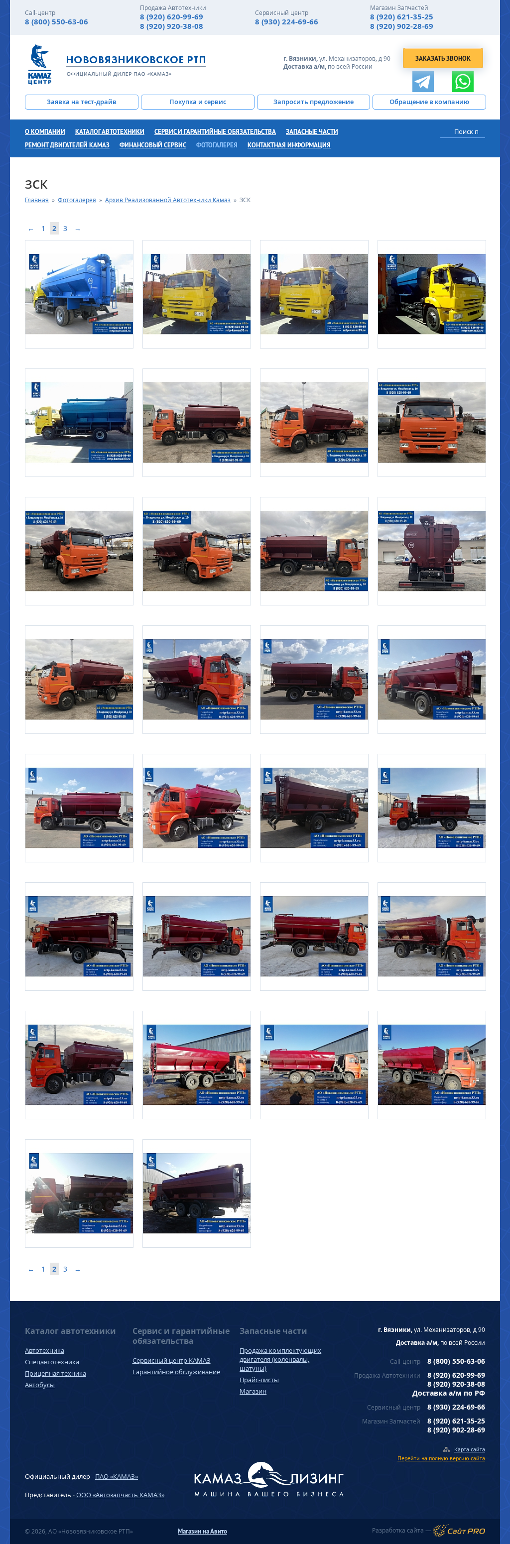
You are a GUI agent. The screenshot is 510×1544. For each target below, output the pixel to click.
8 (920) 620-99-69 (171, 16)
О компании (45, 131)
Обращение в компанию (429, 101)
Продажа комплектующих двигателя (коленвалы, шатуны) (280, 1359)
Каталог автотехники (109, 131)
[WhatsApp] (463, 81)
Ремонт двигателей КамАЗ (67, 145)
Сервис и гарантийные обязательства (215, 131)
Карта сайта (469, 1449)
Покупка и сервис (197, 101)
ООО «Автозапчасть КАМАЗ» (120, 1494)
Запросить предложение (313, 101)
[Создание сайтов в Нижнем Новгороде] (459, 1530)
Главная (37, 200)
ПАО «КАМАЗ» (116, 1476)
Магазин (253, 1391)
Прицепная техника (55, 1373)
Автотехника (44, 1350)
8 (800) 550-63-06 (56, 21)
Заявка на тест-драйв (82, 101)
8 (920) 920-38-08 (171, 26)
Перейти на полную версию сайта (441, 1458)
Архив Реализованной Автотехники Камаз (168, 200)
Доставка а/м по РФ (448, 1393)
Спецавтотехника (52, 1361)
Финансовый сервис (153, 145)
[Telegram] (423, 81)
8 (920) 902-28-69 (401, 26)
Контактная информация (289, 145)
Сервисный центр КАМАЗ (171, 1360)
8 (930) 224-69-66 (286, 21)
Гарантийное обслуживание (176, 1371)
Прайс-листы (259, 1379)
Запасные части (312, 131)
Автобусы (40, 1384)
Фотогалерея (217, 145)
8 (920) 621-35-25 (401, 16)
